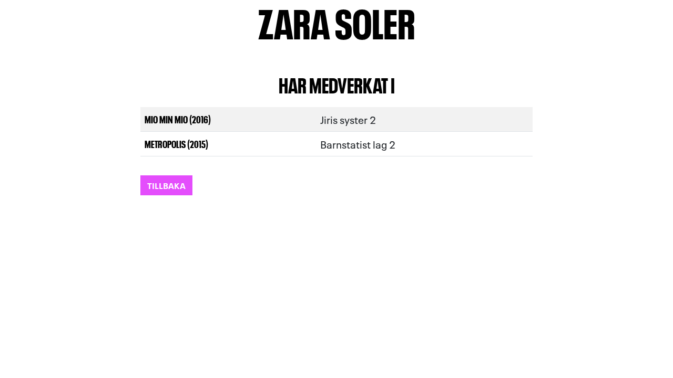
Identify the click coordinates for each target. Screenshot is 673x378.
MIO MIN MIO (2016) (178, 118)
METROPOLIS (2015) (176, 143)
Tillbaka (166, 185)
